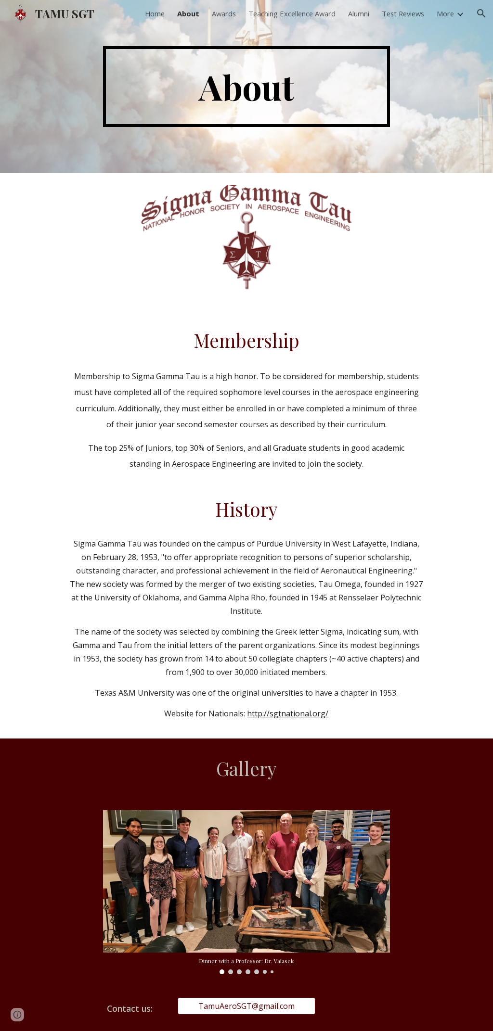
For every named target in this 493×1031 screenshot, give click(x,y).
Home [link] (155, 13)
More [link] (445, 13)
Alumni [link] (358, 13)
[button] (481, 13)
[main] (246, 86)
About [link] (188, 13)
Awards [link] (224, 13)
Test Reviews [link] (403, 13)
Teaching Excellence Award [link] (292, 13)
